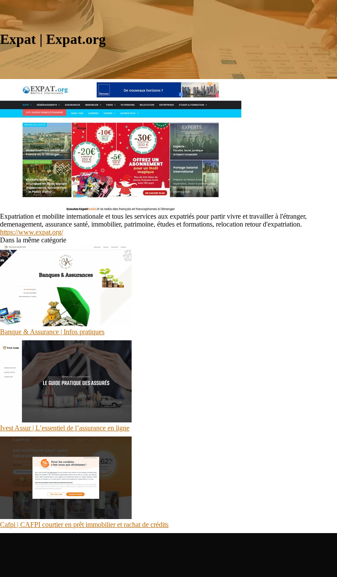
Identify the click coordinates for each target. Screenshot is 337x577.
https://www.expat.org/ (31, 232)
